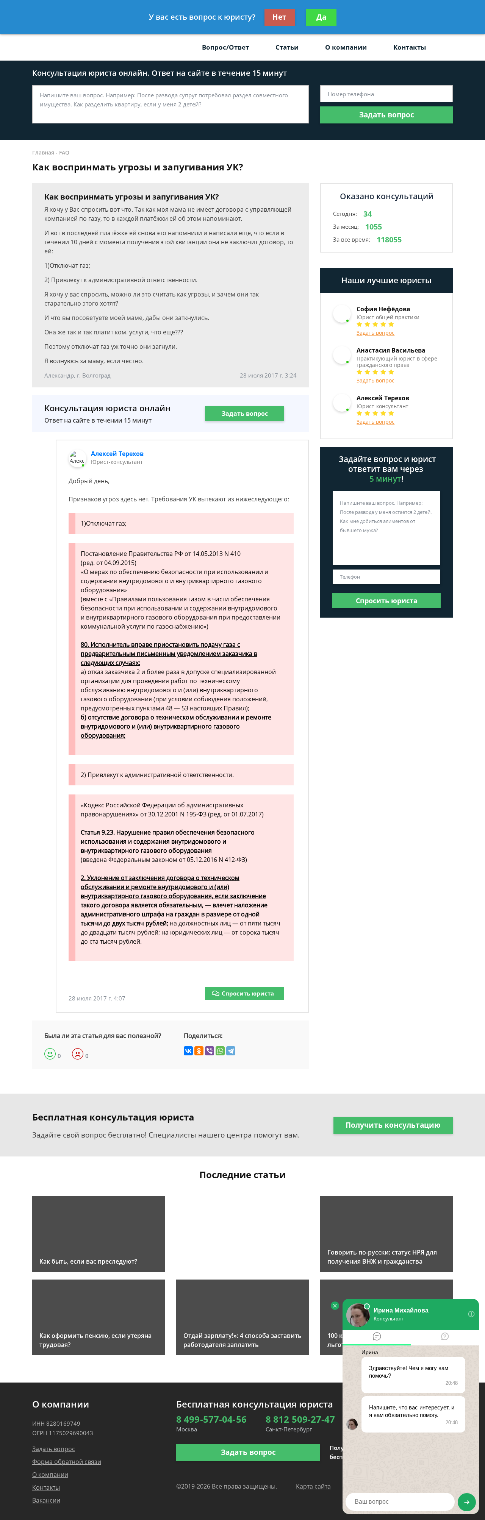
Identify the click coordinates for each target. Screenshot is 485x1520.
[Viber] (209, 1050)
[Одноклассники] (198, 1050)
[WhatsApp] (220, 1050)
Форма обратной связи (66, 1462)
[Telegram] (230, 1050)
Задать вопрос (386, 115)
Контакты (409, 47)
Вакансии (46, 1500)
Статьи (287, 47)
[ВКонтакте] (188, 1050)
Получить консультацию (393, 1125)
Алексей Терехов (117, 453)
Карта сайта (313, 1486)
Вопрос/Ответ (225, 47)
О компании (346, 47)
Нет (279, 17)
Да (321, 17)
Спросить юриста (248, 993)
